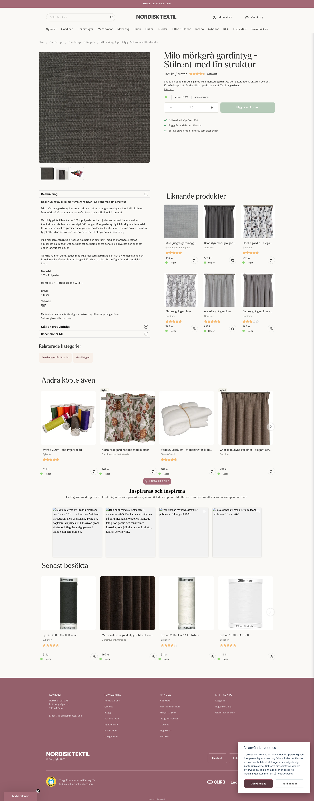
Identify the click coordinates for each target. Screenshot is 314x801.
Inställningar (289, 783)
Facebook (217, 758)
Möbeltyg (123, 29)
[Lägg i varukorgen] (194, 260)
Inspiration (240, 29)
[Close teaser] (38, 791)
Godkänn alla (258, 783)
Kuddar (163, 29)
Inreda (199, 29)
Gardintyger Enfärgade (82, 42)
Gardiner (67, 29)
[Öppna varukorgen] (254, 17)
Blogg (107, 712)
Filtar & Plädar (181, 29)
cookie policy (285, 773)
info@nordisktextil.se (70, 716)
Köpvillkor (166, 700)
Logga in (220, 700)
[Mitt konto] (223, 17)
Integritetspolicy (169, 718)
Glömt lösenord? (225, 712)
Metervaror (105, 29)
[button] (111, 17)
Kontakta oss (112, 700)
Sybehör (213, 29)
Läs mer (169, 89)
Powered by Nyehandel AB (157, 799)
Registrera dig (223, 706)
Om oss (108, 706)
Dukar (149, 29)
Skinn (137, 29)
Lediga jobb (111, 736)
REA (226, 29)
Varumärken (259, 29)
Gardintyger (85, 29)
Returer (164, 736)
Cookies (164, 724)
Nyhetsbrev (111, 724)
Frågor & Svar (168, 712)
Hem (41, 42)
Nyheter (51, 29)
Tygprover (166, 730)
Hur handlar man (170, 706)
